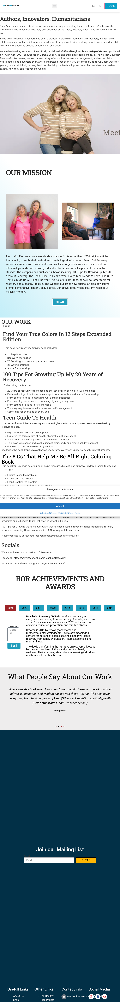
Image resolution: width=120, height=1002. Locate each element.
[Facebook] (98, 996)
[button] (54, 6)
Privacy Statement (65, 513)
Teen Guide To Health (29, 417)
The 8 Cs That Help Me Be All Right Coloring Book (56, 459)
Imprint (77, 513)
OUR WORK (16, 321)
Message (12, 626)
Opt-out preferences (48, 513)
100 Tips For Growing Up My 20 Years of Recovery (53, 377)
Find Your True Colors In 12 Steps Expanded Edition (57, 336)
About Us (18, 995)
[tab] (10, 608)
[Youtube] (104, 996)
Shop (16, 999)
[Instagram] (91, 996)
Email (27, 856)
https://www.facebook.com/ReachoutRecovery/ (40, 557)
